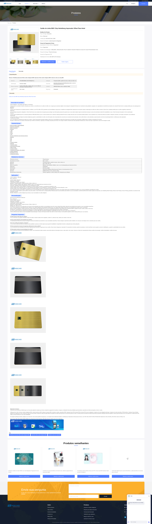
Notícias (43, 3)
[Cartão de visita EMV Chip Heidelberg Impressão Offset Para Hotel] (24, 42)
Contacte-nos (50, 514)
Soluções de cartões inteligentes (90, 507)
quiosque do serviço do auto (89, 518)
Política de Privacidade (52, 518)
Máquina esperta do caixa (89, 516)
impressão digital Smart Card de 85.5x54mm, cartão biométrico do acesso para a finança (92, 471)
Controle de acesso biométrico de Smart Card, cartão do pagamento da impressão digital (23, 471)
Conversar (143, 3)
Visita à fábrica (50, 509)
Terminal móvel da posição (89, 511)
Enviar (105, 496)
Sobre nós (35, 3)
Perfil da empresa (51, 507)
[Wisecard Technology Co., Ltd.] (7, 4)
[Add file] (128, 522)
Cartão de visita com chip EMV (54, 434)
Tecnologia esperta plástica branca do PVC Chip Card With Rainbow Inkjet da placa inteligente (58, 471)
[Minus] (149, 496)
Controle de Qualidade (52, 511)
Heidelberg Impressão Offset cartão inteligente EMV (19, 434)
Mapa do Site (50, 516)
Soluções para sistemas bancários (90, 509)
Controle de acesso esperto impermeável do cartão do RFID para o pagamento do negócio (126, 471)
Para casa (9, 22)
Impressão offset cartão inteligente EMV (39, 434)
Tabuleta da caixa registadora (89, 514)
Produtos (27, 3)
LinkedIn (125, 517)
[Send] (149, 522)
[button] (38, 62)
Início (20, 3)
